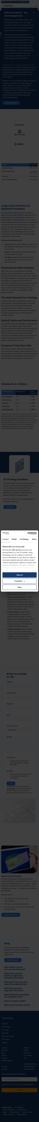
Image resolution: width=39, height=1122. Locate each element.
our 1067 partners (15, 550)
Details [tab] (14, 539)
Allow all (19, 575)
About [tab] (34, 539)
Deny (19, 587)
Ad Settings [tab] (24, 539)
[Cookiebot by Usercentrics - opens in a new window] (28, 533)
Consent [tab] (5, 539)
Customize (18, 581)
